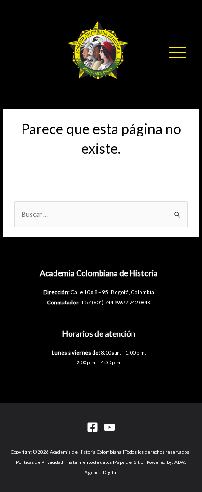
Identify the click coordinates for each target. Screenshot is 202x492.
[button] (178, 53)
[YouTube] (109, 427)
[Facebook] (92, 427)
